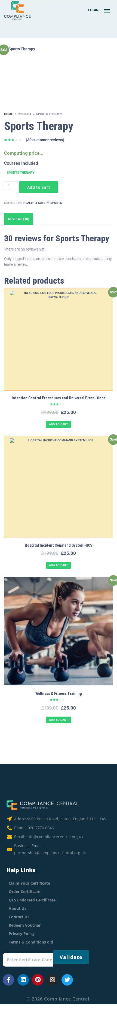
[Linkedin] (23, 980)
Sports (56, 203)
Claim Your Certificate (29, 883)
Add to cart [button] (58, 424)
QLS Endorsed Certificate (32, 900)
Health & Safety (36, 203)
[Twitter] (67, 980)
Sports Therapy (20, 173)
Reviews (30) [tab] (18, 219)
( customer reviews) (45, 140)
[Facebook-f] (8, 980)
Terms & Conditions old (31, 942)
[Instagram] (52, 980)
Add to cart (38, 187)
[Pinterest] (38, 980)
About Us (17, 908)
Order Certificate (24, 891)
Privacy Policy (22, 933)
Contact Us (19, 916)
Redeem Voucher (25, 925)
